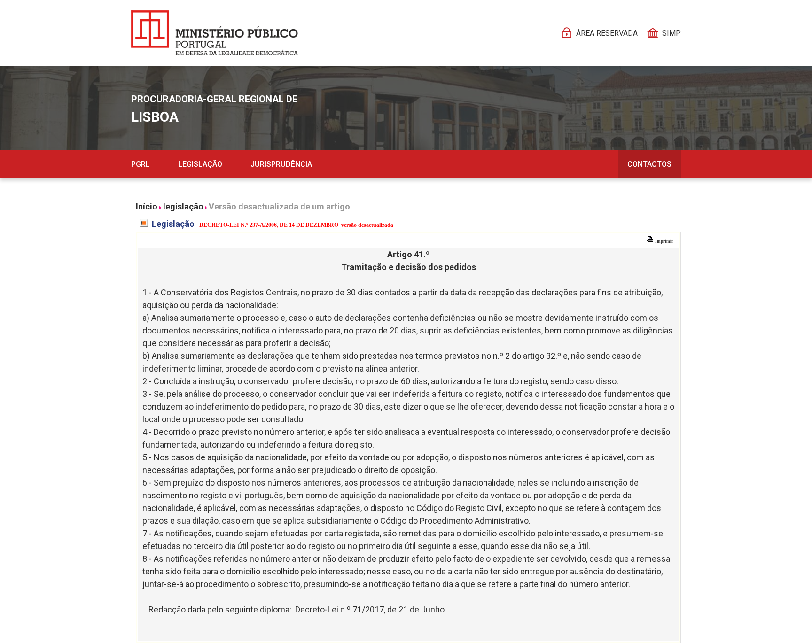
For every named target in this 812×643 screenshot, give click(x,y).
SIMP (671, 33)
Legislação (200, 164)
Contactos (649, 164)
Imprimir (663, 241)
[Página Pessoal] (214, 32)
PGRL (140, 164)
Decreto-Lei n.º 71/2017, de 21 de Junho (370, 609)
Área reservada (607, 33)
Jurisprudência (281, 164)
